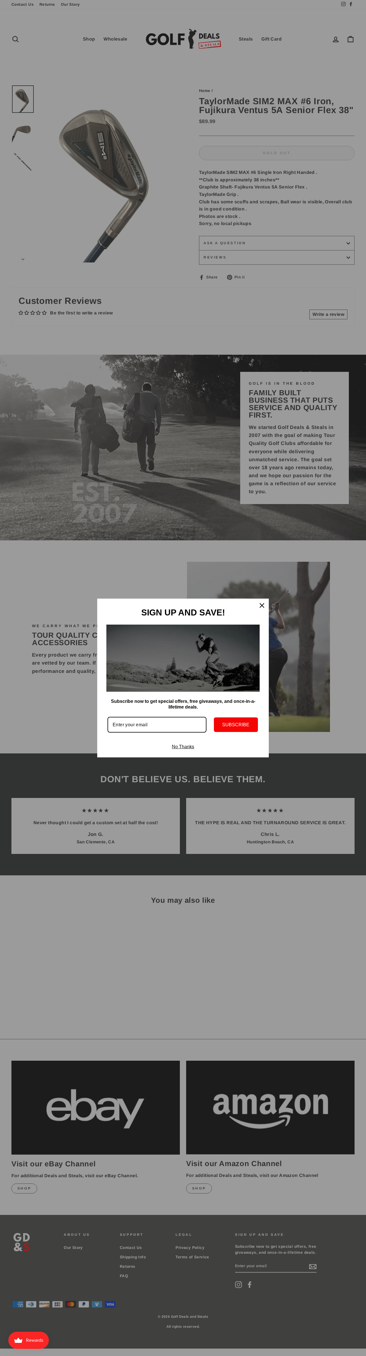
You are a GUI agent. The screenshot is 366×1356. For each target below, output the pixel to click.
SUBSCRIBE (235, 724)
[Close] (262, 605)
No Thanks (183, 746)
